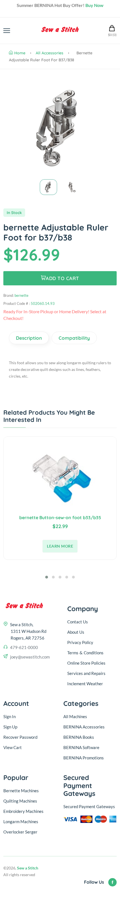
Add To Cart (62, 278)
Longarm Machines (20, 821)
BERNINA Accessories (84, 726)
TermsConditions (85, 652)
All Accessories (49, 52)
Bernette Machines (21, 790)
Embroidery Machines (23, 811)
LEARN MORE (60, 546)
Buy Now (94, 5)
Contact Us (77, 621)
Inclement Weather (85, 683)
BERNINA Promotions (83, 757)
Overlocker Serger (20, 831)
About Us (75, 632)
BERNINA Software (81, 747)
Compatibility (74, 338)
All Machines (75, 716)
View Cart (12, 747)
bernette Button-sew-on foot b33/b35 (60, 517)
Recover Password (20, 737)
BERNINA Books (78, 737)
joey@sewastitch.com (30, 656)
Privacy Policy (80, 642)
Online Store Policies (86, 662)
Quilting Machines (20, 800)
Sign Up (10, 726)
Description (29, 338)
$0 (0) (112, 35)
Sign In (9, 716)
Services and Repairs (86, 673)
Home (19, 52)
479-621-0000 (24, 647)
